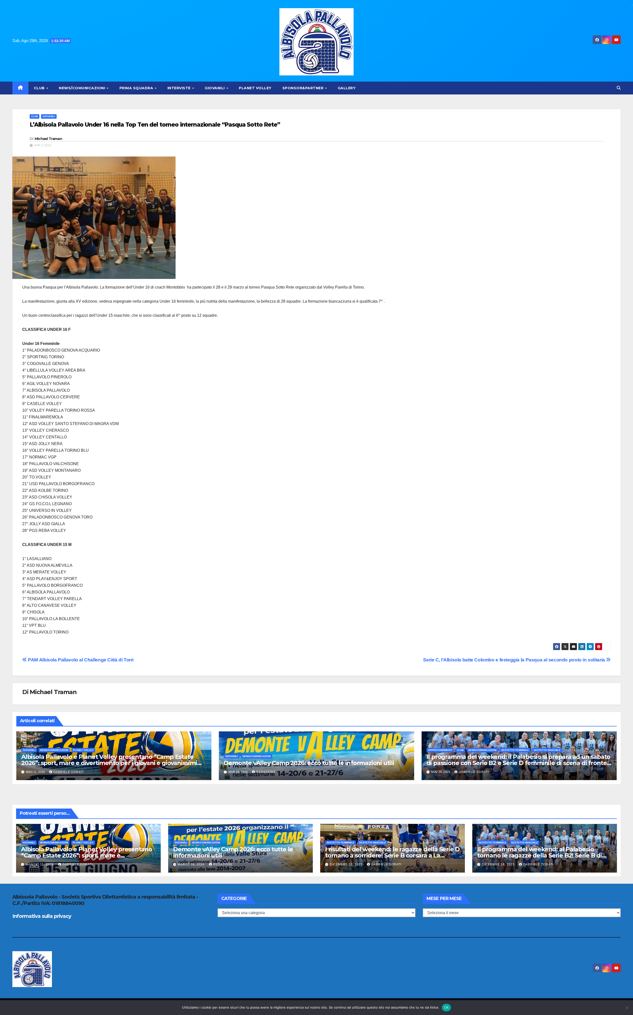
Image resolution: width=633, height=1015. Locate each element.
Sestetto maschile (547, 750)
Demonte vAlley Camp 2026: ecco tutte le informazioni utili (309, 763)
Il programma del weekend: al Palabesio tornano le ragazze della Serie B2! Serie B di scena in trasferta (539, 855)
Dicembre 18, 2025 (499, 864)
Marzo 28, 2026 (191, 864)
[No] (626, 1007)
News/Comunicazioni (82, 88)
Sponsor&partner (303, 88)
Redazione (266, 772)
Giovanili (215, 88)
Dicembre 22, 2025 (346, 864)
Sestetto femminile (515, 750)
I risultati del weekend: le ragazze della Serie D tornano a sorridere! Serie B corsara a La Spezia (392, 855)
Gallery (347, 88)
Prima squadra (136, 88)
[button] (619, 88)
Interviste (179, 88)
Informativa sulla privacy (41, 916)
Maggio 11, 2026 (40, 864)
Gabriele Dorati (68, 772)
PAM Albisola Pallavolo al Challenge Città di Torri (80, 659)
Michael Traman (48, 138)
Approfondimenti (440, 750)
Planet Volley (255, 88)
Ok (446, 1007)
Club (40, 88)
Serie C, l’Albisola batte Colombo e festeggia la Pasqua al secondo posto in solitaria (514, 659)
